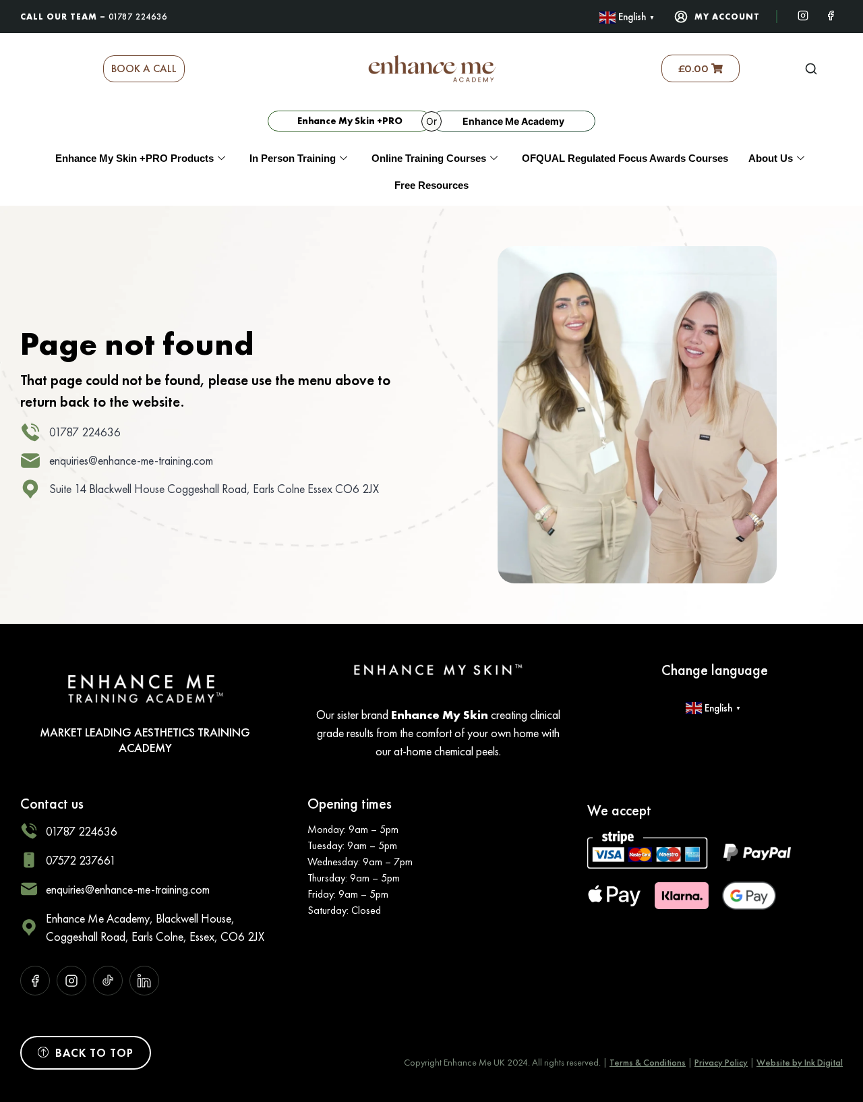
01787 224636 (138, 16)
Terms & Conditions (647, 1062)
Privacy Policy (721, 1062)
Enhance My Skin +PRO (350, 121)
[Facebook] (831, 14)
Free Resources (431, 185)
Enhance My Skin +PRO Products (134, 158)
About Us (770, 158)
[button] (811, 68)
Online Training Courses (428, 158)
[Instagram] (803, 14)
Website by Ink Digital (799, 1062)
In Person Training (292, 158)
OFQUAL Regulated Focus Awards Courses (625, 158)
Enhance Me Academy (513, 121)
